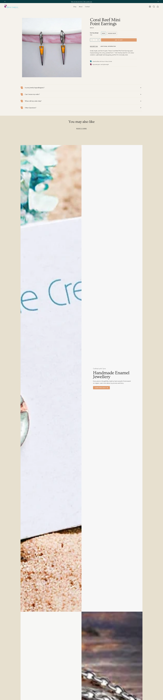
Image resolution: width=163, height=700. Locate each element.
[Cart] (158, 6)
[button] (75, 7)
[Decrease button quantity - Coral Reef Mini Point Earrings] (92, 40)
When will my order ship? (33, 101)
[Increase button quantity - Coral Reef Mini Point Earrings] (98, 40)
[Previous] (5, 1)
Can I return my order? (32, 94)
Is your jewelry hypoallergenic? (34, 88)
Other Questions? (30, 108)
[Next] (158, 1)
